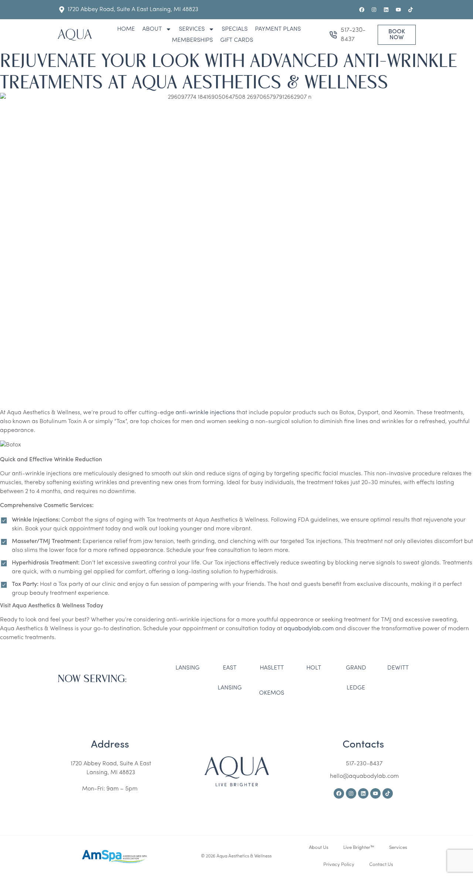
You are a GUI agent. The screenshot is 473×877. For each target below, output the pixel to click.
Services (192, 29)
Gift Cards (236, 40)
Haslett (272, 668)
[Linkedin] (386, 9)
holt (313, 668)
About (152, 29)
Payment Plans (278, 29)
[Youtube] (398, 9)
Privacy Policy (338, 864)
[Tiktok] (410, 9)
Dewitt (398, 668)
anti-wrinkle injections (205, 413)
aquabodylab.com (309, 629)
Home (126, 29)
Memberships (192, 40)
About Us (319, 847)
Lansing (188, 668)
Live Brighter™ (358, 847)
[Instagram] (374, 9)
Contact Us (381, 864)
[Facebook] (362, 9)
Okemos (271, 693)
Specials (235, 29)
